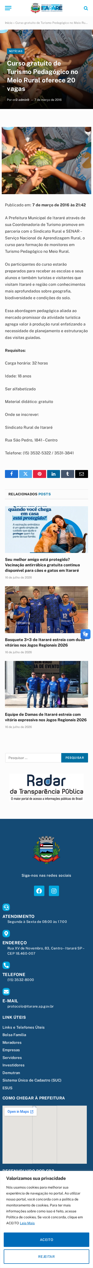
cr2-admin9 (21, 100)
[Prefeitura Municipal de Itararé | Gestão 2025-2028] (46, 8)
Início (8, 23)
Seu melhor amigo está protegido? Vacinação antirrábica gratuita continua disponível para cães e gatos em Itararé (42, 565)
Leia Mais (27, 1223)
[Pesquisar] (85, 8)
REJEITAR (46, 1257)
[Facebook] (39, 891)
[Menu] (8, 8)
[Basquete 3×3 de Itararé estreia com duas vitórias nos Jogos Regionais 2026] (46, 609)
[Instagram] (54, 891)
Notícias (16, 51)
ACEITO (46, 1240)
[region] (46, 1219)
